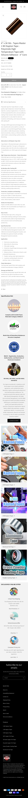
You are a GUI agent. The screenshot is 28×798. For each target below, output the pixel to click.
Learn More (13, 657)
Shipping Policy (6, 700)
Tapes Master (11, 795)
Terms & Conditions (7, 716)
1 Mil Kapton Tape (8, 454)
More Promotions (13, 608)
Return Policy (6, 703)
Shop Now (13, 633)
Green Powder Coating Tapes (10, 746)
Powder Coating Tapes (9, 578)
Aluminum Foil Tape (8, 547)
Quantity (3, 72)
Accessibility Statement (8, 693)
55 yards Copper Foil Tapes (9, 743)
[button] (3, 6)
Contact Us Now (14, 420)
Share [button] (4, 289)
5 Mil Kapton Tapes (8, 516)
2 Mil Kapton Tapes (8, 485)
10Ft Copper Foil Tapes (8, 736)
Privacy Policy (6, 706)
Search (4, 710)
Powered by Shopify (18, 795)
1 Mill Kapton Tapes (7, 726)
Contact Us (5, 696)
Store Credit (6, 713)
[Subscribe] (23, 678)
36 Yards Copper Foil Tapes (9, 739)
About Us (5, 690)
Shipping (2, 60)
